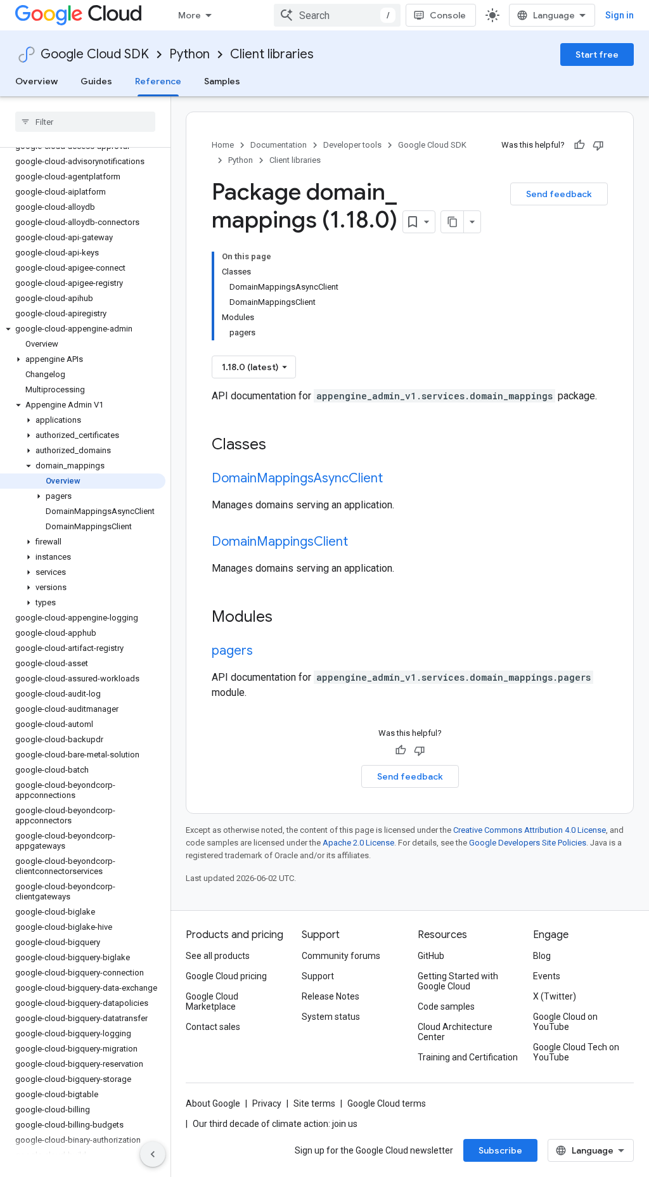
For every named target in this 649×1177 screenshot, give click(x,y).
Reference (158, 81)
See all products (218, 956)
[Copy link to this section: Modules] (289, 618)
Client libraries (272, 54)
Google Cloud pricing (226, 976)
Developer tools (352, 145)
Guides (96, 81)
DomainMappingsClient (280, 542)
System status (331, 1017)
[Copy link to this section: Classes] (282, 445)
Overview (36, 81)
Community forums (341, 956)
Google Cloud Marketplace (212, 1001)
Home (223, 145)
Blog (542, 956)
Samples (222, 81)
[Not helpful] (598, 145)
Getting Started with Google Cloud (458, 981)
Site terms (314, 1103)
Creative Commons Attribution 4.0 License (529, 830)
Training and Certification (468, 1057)
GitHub (431, 956)
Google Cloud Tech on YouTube (576, 1052)
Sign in (619, 15)
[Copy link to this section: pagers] (265, 651)
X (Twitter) (554, 996)
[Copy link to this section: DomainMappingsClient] (360, 542)
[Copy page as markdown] (452, 222)
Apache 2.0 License (358, 842)
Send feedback (559, 194)
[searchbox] (85, 122)
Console (448, 15)
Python (189, 54)
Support (318, 976)
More (189, 15)
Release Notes (330, 996)
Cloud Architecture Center (455, 1032)
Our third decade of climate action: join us (275, 1124)
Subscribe (500, 1150)
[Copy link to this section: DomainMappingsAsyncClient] (395, 479)
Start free (597, 54)
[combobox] (337, 15)
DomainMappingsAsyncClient (297, 478)
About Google (213, 1103)
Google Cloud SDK (95, 54)
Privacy (266, 1103)
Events (546, 976)
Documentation (278, 145)
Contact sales (213, 1027)
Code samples (446, 1006)
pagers (232, 651)
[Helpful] (579, 145)
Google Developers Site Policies (527, 842)
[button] (82, 329)
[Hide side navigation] (152, 1154)
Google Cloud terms (386, 1103)
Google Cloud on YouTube (565, 1022)
